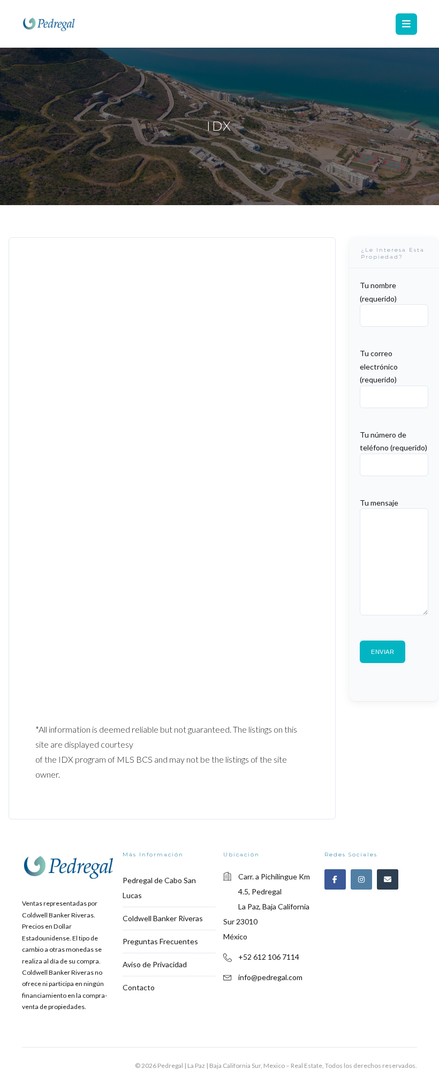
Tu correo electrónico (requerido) (379, 366)
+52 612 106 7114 (268, 956)
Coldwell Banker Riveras (163, 918)
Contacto (139, 987)
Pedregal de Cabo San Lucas (159, 888)
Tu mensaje (379, 502)
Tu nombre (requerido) (378, 292)
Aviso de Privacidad (155, 964)
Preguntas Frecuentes (160, 941)
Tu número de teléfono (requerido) (393, 441)
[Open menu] (406, 24)
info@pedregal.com (270, 977)
